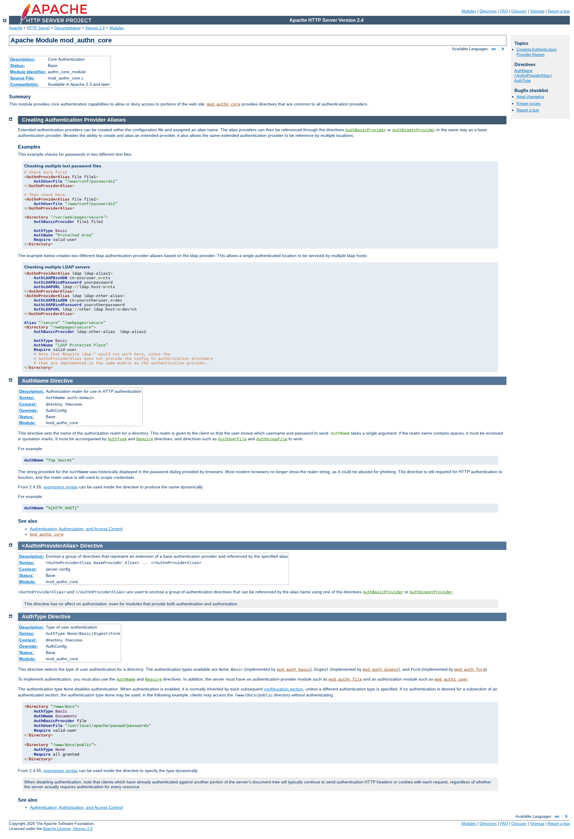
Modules (469, 11)
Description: (22, 59)
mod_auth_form (470, 669)
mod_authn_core (223, 104)
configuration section (283, 689)
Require (144, 439)
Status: (17, 65)
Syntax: (27, 397)
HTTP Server (38, 28)
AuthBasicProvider (365, 130)
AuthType (117, 439)
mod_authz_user (451, 679)
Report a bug (559, 11)
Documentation (67, 28)
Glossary (519, 11)
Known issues (529, 103)
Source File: (22, 78)
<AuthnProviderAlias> (533, 75)
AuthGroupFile (271, 439)
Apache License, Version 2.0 (67, 828)
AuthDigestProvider (413, 130)
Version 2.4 (95, 28)
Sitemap (537, 11)
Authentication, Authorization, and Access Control (76, 528)
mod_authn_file (345, 679)
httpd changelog (530, 96)
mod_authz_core (46, 534)
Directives (488, 11)
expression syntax (61, 487)
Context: (28, 404)
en (493, 49)
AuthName (125, 679)
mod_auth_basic (293, 669)
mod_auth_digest (381, 669)
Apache (15, 28)
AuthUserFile (232, 439)
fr (503, 49)
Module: (27, 422)
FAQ (504, 11)
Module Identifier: (28, 71)
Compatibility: (24, 84)
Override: (28, 410)
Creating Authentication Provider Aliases (537, 52)
